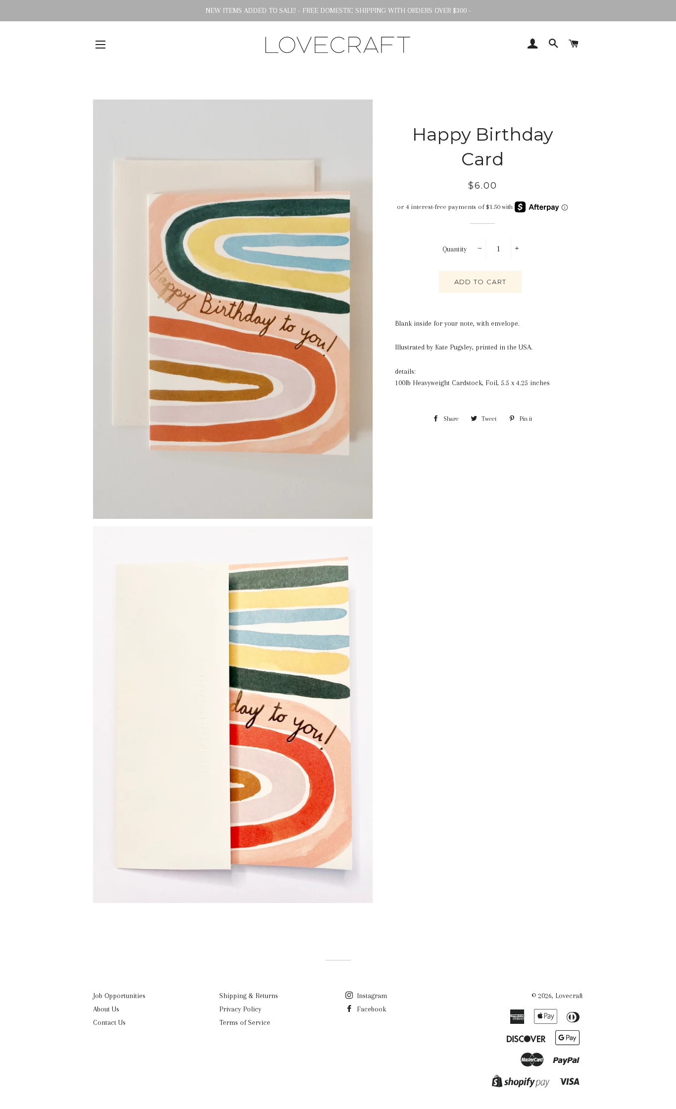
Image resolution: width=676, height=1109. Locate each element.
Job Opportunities (119, 996)
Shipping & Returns (248, 996)
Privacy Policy (240, 1009)
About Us (106, 1009)
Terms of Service (244, 1022)
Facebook (370, 1009)
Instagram (371, 996)
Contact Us (109, 1022)
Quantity (454, 249)
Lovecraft (569, 996)
